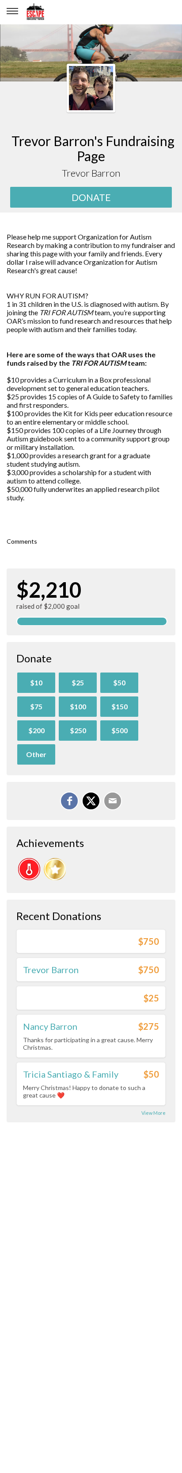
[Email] (112, 801)
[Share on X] (91, 801)
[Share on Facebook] (69, 801)
